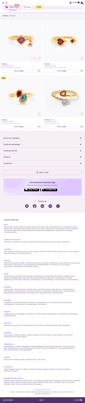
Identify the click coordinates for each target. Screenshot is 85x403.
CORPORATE (54, 392)
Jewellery (7, 249)
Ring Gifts (59, 230)
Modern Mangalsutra (37, 346)
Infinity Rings (18, 279)
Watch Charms (56, 251)
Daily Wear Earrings (20, 266)
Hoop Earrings (74, 263)
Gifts (6, 224)
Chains (65, 251)
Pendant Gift (31, 230)
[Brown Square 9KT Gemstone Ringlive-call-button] (39, 70)
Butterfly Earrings (33, 266)
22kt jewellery (33, 251)
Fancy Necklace (33, 293)
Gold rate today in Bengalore (52, 380)
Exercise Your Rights (44, 392)
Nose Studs (39, 325)
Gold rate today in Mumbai (71, 380)
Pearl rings (26, 279)
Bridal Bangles (52, 314)
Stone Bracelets (31, 304)
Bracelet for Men (31, 359)
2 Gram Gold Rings (60, 279)
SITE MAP (12, 392)
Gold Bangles (8, 314)
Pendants (7, 333)
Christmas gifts (18, 227)
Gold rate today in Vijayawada (64, 382)
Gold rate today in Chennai (12, 380)
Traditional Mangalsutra (49, 348)
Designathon (66, 242)
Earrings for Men (19, 359)
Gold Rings (18, 276)
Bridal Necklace (22, 293)
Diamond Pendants (20, 335)
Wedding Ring (17, 278)
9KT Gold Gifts (67, 230)
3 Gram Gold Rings (47, 279)
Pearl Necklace (9, 291)
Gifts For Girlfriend (71, 228)
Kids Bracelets (31, 302)
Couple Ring (8, 278)
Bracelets (7, 300)
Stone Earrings (8, 266)
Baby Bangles (73, 314)
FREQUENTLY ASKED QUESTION (42, 393)
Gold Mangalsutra (9, 346)
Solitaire (17, 251)
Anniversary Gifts (19, 228)
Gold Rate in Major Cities (13, 378)
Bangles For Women (49, 369)
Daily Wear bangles (41, 314)
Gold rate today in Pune (45, 382)
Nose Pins (8, 323)
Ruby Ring (33, 278)
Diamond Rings (8, 276)
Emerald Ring (42, 278)
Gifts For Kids (40, 228)
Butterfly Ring (8, 279)
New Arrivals (8, 242)
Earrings (7, 261)
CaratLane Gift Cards (69, 227)
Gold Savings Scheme (44, 242)
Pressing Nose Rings (51, 325)
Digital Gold (32, 242)
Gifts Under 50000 (56, 227)
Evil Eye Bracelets (53, 302)
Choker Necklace (68, 289)
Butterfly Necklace (10, 293)
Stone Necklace (69, 291)
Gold (5, 251)
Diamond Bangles (19, 314)
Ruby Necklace (56, 289)
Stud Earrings (8, 264)
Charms (48, 251)
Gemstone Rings (48, 276)
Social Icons (32, 191)
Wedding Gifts (50, 230)
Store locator (56, 242)
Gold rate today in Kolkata (12, 384)
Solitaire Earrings (31, 263)
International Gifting (10, 230)
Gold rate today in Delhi (11, 382)
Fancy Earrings (65, 264)
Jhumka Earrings (64, 263)
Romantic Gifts (30, 228)
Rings (6, 274)
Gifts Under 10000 (30, 227)
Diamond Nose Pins (29, 325)
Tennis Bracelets (66, 302)
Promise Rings (35, 279)
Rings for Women (9, 369)
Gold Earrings (8, 263)
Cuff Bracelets (42, 304)
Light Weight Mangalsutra (66, 348)
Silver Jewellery (73, 251)
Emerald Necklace (45, 293)
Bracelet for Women (35, 369)
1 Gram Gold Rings (72, 279)
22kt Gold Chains (57, 293)
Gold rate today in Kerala (29, 382)
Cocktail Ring (60, 278)
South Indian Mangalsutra (53, 346)
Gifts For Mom (60, 228)
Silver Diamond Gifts (10, 232)
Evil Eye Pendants (45, 335)
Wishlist (78, 2)
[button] (46, 400)
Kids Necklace (32, 289)
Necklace (7, 287)
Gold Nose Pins (17, 325)
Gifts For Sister (50, 228)
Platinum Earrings (42, 263)
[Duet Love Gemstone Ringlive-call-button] (82, 126)
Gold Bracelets (8, 302)
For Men (7, 357)
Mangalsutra (9, 344)
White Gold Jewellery (24, 253)
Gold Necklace (8, 289)
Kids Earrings (53, 263)
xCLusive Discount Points (66, 392)
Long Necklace (47, 291)
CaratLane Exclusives (12, 239)
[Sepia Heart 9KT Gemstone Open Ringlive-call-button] (82, 70)
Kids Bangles (30, 314)
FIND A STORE (43, 172)
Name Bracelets (20, 304)
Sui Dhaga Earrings (29, 264)
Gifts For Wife (21, 230)
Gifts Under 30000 (43, 227)
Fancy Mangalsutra (68, 346)
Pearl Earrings (18, 264)
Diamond (11, 251)
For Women (8, 367)
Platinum (42, 251)
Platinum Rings (27, 276)
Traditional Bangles (10, 315)
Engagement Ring (68, 276)
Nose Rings (7, 325)
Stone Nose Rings (64, 325)
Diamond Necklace (20, 289)
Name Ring (50, 278)
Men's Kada (41, 359)
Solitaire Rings (37, 276)
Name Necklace (58, 291)
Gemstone (24, 251)
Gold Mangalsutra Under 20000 (31, 348)
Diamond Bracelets (20, 302)
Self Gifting (16, 242)
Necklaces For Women (34, 291)
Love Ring (68, 278)
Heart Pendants (21, 337)
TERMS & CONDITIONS (31, 392)
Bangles (7, 311)
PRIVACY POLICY (20, 392)
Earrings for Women (22, 369)
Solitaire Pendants (33, 335)
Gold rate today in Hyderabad (32, 380)
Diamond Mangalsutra (23, 346)
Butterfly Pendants (9, 337)
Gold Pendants (8, 335)
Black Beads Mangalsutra (12, 348)
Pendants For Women (63, 369)
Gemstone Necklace (44, 289)
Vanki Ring (26, 278)
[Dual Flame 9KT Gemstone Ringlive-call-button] (39, 126)
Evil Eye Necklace (20, 291)
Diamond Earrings (19, 263)
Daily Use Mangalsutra (11, 350)
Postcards (24, 242)
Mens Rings (58, 276)
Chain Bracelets (9, 304)
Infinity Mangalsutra (25, 350)
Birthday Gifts (8, 228)
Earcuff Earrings (54, 264)
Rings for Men (8, 359)
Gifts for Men (8, 227)
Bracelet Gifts (40, 230)
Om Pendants (68, 335)
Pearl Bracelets (42, 302)
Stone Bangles (62, 314)
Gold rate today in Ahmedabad (32, 384)
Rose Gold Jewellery (10, 253)
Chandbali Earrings (42, 264)
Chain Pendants (57, 335)
